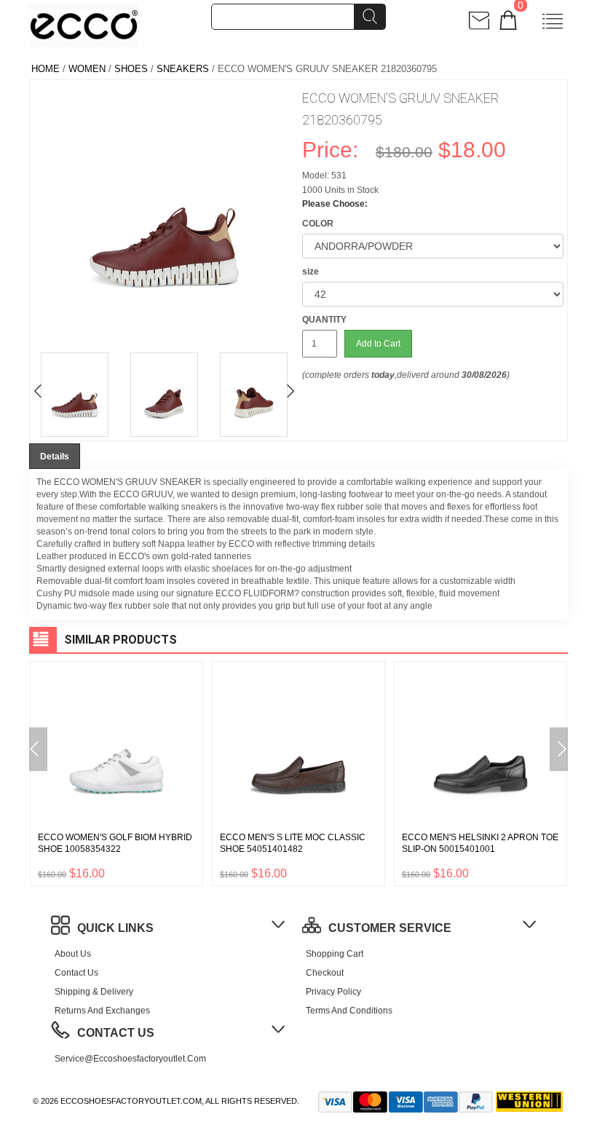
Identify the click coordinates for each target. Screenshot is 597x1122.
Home (45, 68)
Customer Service (389, 928)
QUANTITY (324, 320)
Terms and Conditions (349, 1011)
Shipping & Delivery (94, 992)
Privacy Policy (333, 992)
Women (87, 68)
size (310, 271)
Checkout (325, 973)
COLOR (317, 223)
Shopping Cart (334, 954)
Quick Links (115, 928)
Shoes (131, 68)
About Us (73, 954)
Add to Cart (378, 344)
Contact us (76, 973)
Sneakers (183, 68)
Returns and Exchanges (102, 1011)
